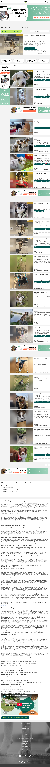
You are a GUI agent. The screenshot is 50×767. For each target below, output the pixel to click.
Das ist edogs (25, 741)
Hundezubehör (25, 729)
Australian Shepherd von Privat (10, 495)
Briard (2, 603)
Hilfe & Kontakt (25, 743)
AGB (25, 744)
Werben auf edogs (25, 749)
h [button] (29, 57)
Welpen (25, 731)
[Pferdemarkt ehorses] (22, 762)
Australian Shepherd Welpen (6, 61)
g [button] (20, 57)
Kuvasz (10, 603)
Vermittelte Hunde (25, 734)
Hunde (25, 726)
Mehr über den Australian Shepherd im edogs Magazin (15, 717)
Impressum (25, 746)
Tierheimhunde (25, 733)
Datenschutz (25, 748)
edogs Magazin (32, 663)
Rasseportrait (4, 566)
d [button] (21, 44)
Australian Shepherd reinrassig (44, 61)
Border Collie (41, 602)
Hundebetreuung (25, 728)
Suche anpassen (5, 31)
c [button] (1, 44)
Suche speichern (16, 31)
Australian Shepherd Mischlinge (19, 61)
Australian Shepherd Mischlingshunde (11, 489)
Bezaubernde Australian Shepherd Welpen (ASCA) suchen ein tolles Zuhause (35, 35)
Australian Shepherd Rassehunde (10, 491)
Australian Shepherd (17, 67)
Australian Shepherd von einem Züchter (17, 547)
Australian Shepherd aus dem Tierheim (31, 61)
